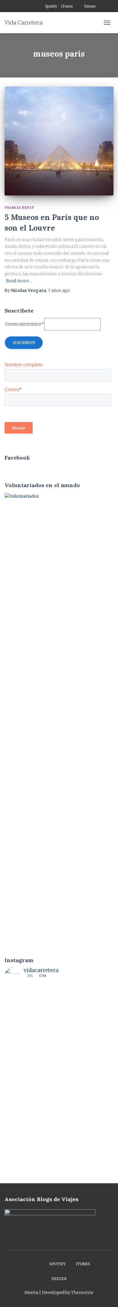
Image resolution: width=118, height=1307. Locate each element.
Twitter (39, 7)
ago (59, 290)
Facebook (24, 7)
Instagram (32, 7)
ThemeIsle (82, 1292)
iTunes (67, 6)
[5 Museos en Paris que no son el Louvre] (59, 141)
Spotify (51, 6)
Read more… (19, 280)
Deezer (90, 6)
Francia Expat (19, 207)
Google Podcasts (78, 7)
